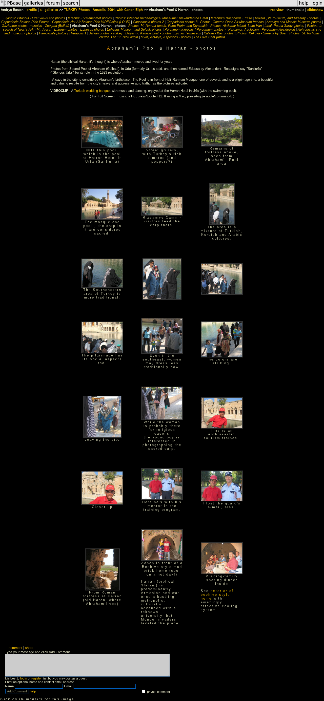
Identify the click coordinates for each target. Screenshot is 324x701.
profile (32, 10)
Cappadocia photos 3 (182, 22)
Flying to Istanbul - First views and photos (34, 18)
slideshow (315, 10)
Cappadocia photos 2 (148, 22)
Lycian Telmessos (187, 33)
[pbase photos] (11, 6)
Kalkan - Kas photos (219, 33)
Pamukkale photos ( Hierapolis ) (62, 33)
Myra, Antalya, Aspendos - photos (166, 37)
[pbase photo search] (71, 6)
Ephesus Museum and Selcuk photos (134, 29)
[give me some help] (303, 6)
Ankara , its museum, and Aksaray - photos (287, 18)
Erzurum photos (65, 29)
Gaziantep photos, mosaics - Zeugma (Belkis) (35, 26)
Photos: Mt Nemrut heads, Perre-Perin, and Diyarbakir (168, 26)
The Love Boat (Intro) (209, 37)
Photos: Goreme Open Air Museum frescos (232, 22)
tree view (277, 10)
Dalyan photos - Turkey (106, 33)
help (33, 691)
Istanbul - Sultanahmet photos (90, 18)
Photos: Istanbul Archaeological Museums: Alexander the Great (161, 18)
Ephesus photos (92, 29)
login (23, 678)
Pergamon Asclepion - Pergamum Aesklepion (261, 29)
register (36, 678)
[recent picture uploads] (34, 6)
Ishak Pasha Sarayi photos (284, 26)
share (29, 648)
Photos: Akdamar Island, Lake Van (236, 26)
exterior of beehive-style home (217, 594)
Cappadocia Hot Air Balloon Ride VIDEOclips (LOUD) (91, 22)
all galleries (49, 10)
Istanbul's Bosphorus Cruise (231, 18)
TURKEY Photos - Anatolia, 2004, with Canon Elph (103, 10)
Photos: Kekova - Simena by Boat (261, 33)
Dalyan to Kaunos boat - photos (148, 33)
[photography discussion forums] (53, 6)
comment (15, 648)
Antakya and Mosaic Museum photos (294, 22)
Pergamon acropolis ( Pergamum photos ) (195, 29)
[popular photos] (188, 6)
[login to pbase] (317, 6)
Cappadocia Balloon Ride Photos (25, 22)
